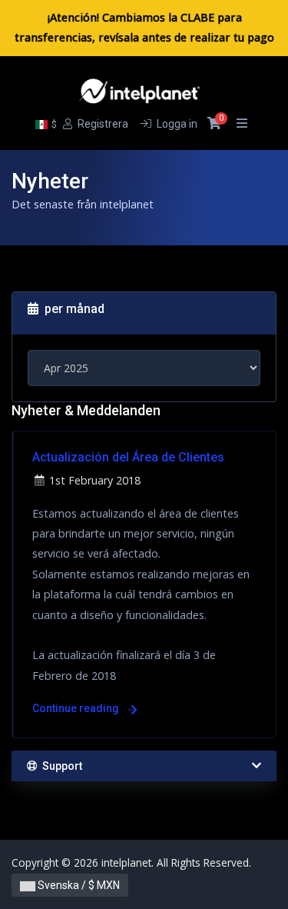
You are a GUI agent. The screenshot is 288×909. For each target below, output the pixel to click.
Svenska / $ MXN (77, 885)
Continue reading (76, 708)
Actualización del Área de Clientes (128, 457)
